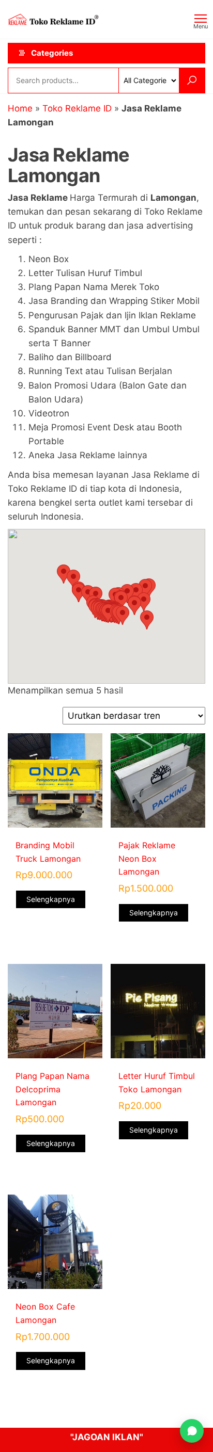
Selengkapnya (50, 899)
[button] (122, 615)
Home (20, 108)
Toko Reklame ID (77, 108)
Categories (52, 53)
